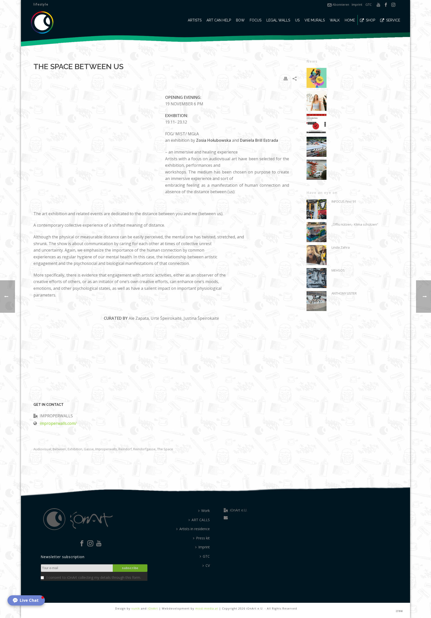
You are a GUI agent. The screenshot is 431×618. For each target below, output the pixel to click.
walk (335, 20)
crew (399, 611)
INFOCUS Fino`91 (343, 201)
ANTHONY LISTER (344, 293)
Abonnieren (340, 4)
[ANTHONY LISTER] (316, 301)
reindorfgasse (144, 449)
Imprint (357, 4)
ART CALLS (201, 519)
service (393, 20)
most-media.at (206, 608)
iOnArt (153, 608)
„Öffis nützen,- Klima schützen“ (354, 224)
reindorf (125, 449)
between (59, 449)
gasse (89, 449)
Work (205, 510)
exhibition (75, 449)
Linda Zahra (340, 247)
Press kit (203, 538)
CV (208, 565)
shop (370, 20)
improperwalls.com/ (58, 423)
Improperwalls (106, 449)
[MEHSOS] (316, 278)
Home (350, 20)
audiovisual (42, 449)
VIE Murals (315, 20)
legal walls (278, 20)
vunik (135, 608)
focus (255, 20)
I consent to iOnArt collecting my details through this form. (93, 577)
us (297, 20)
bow (240, 20)
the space (165, 449)
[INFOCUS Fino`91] (316, 209)
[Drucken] (286, 78)
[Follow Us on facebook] (82, 543)
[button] (26, 600)
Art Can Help (219, 20)
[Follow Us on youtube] (99, 543)
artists (195, 20)
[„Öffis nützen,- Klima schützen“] (316, 232)
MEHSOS (338, 270)
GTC (368, 4)
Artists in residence (194, 528)
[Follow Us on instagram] (90, 543)
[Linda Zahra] (316, 255)
